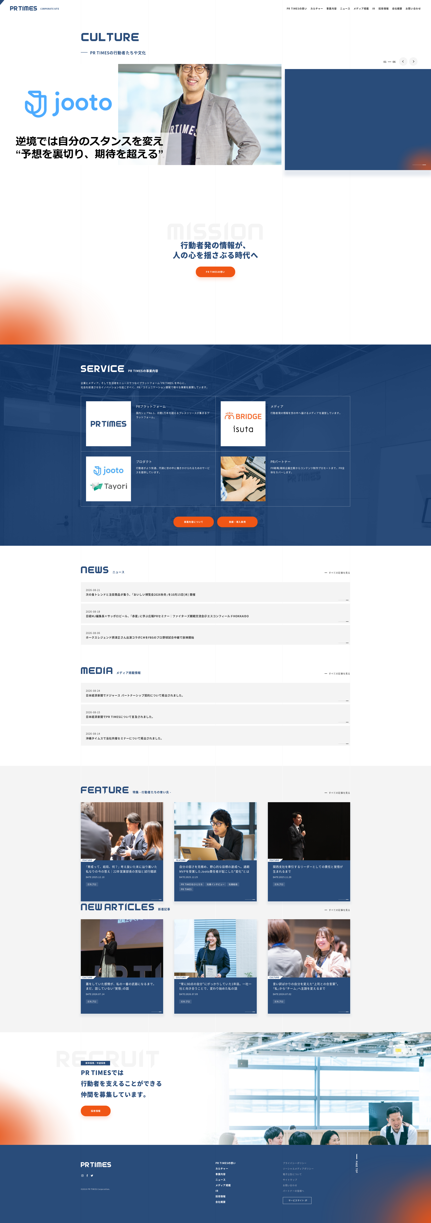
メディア (277, 406)
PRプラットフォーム (151, 406)
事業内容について (193, 521)
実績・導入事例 (237, 521)
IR (373, 8)
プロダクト (144, 461)
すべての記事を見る (339, 572)
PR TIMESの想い (297, 8)
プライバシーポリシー (295, 1163)
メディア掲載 (361, 8)
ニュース (345, 8)
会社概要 (397, 8)
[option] (215, 140)
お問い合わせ (413, 8)
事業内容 (331, 8)
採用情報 (383, 8)
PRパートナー (281, 461)
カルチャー (316, 8)
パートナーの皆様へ (293, 1190)
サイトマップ (290, 1179)
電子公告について (292, 1174)
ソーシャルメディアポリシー (298, 1168)
